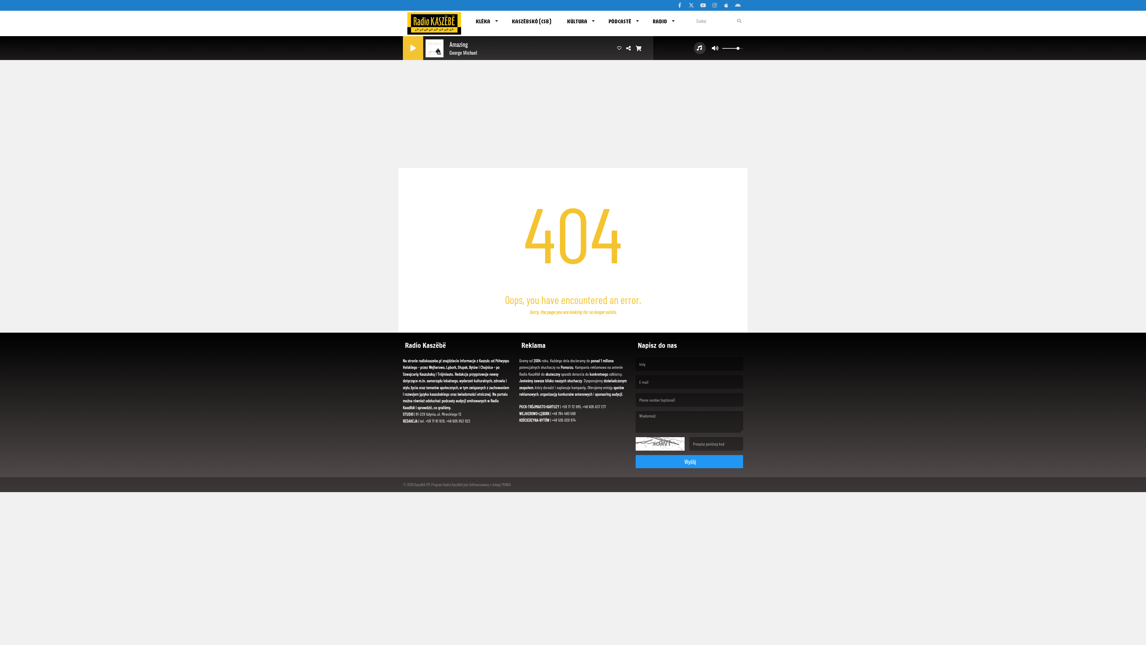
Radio (660, 21)
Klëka (483, 21)
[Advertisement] (573, 119)
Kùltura (577, 21)
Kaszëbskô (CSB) (531, 21)
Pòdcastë (620, 21)
